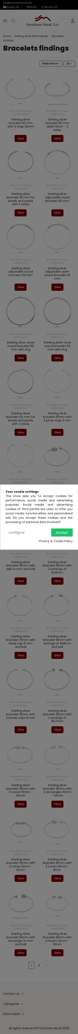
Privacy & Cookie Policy (56, 541)
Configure (17, 532)
